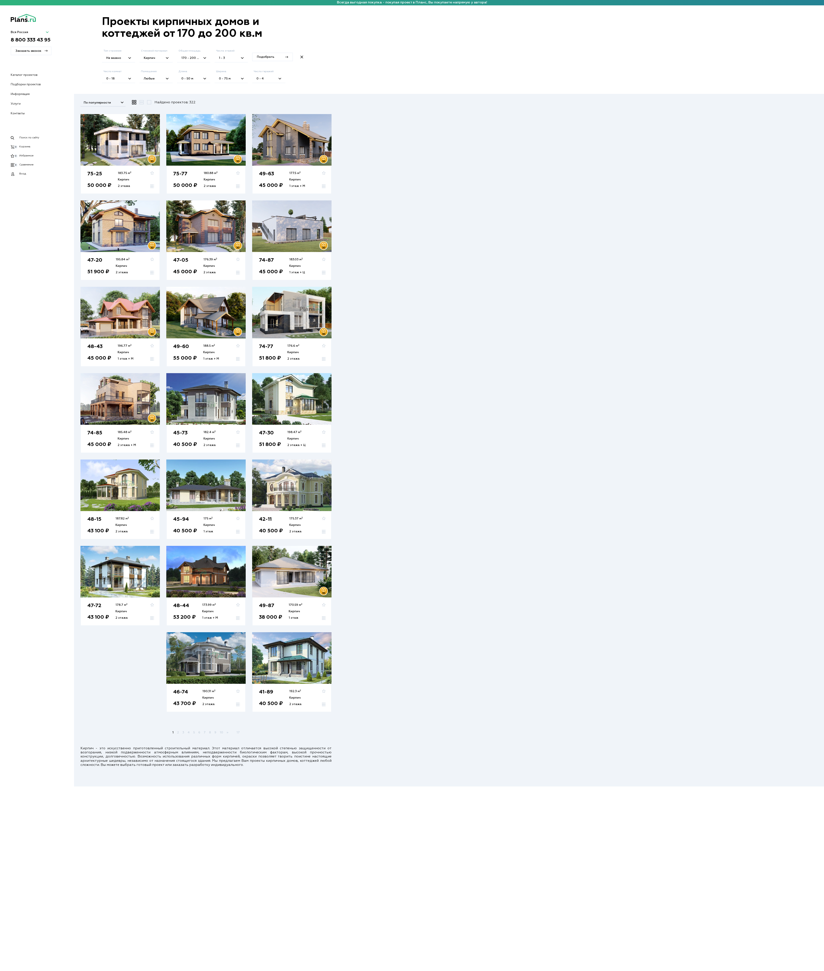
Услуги (16, 103)
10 (221, 732)
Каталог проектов (24, 74)
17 (238, 732)
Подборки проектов (26, 84)
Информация (20, 94)
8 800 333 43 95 (31, 40)
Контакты (18, 113)
